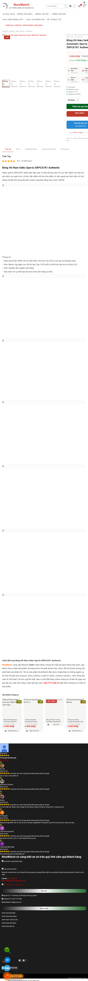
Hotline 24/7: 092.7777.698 (12, 899)
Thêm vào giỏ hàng (14, 731)
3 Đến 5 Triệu (77, 138)
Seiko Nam (38, 25)
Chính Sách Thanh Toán (10, 920)
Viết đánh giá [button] (4, 760)
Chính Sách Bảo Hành (9, 923)
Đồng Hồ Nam (28, 25)
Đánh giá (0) (65, 149)
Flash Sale (9, 14)
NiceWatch (21, 4)
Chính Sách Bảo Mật (8, 913)
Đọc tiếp (56, 724)
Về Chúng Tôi (54, 19)
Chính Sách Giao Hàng (9, 916)
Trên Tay (8, 149)
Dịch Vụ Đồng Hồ (35, 19)
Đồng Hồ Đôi (59, 14)
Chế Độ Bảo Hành (31, 149)
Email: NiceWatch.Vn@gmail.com (13, 881)
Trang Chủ (9, 25)
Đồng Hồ (18, 25)
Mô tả (18, 149)
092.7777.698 (78, 132)
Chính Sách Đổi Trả (8, 926)
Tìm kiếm (70, 6)
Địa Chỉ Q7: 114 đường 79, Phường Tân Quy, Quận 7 (20, 895)
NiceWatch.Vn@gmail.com (12, 902)
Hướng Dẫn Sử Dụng (49, 149)
